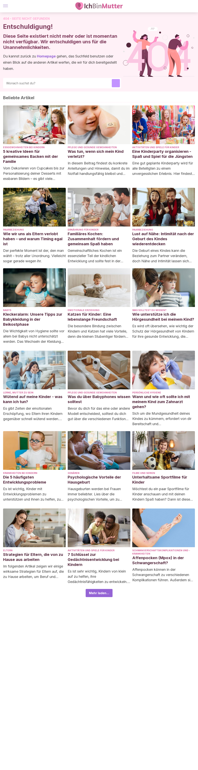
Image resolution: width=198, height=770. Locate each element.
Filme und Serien (143, 473)
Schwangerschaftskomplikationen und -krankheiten (161, 552)
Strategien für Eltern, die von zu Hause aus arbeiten (33, 557)
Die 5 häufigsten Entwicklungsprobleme (24, 480)
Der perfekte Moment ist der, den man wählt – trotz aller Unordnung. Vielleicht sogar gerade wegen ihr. (34, 256)
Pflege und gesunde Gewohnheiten (92, 147)
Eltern (8, 550)
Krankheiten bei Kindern (20, 473)
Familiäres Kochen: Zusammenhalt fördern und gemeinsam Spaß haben (93, 239)
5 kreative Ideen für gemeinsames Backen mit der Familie (30, 156)
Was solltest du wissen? (149, 310)
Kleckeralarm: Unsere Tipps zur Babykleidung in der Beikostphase (32, 319)
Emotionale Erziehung (84, 310)
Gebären (73, 473)
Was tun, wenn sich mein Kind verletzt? (96, 154)
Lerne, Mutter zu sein (18, 392)
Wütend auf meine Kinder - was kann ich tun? (32, 399)
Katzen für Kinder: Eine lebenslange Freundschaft (92, 317)
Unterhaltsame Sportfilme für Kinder (159, 480)
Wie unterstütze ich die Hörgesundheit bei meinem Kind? (163, 317)
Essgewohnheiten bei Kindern (24, 147)
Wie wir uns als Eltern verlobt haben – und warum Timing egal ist (32, 239)
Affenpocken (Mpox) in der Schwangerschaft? (158, 560)
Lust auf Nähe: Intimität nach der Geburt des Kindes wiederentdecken (163, 239)
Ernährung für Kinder (83, 229)
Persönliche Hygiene (146, 392)
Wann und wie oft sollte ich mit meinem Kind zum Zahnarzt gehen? (161, 401)
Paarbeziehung (13, 229)
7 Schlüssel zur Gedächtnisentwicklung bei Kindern (93, 559)
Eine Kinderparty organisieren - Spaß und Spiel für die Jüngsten (162, 154)
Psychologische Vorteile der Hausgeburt (94, 480)
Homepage (46, 56)
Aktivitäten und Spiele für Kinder (155, 147)
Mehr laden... (99, 593)
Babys (7, 310)
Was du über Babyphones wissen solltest (99, 399)
